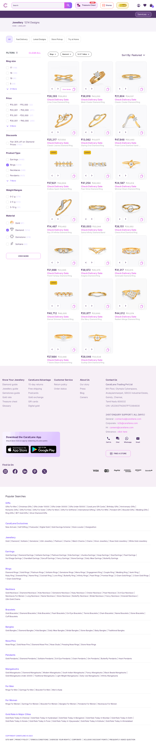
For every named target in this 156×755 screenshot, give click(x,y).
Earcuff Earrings (48, 558)
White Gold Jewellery (138, 541)
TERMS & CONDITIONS (39, 740)
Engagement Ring (94, 572)
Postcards (33, 527)
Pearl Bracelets (58, 613)
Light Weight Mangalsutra (67, 676)
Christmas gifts (25, 506)
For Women (11, 700)
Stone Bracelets (137, 613)
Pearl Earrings (129, 555)
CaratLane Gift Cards (96, 506)
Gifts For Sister (39, 510)
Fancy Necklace (112, 596)
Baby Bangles (100, 630)
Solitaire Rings (52, 572)
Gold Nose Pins (23, 644)
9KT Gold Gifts (22, 513)
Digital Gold (45, 527)
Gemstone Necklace (61, 593)
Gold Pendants (11, 658)
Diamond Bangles (26, 630)
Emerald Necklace (129, 596)
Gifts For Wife (102, 510)
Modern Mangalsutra (52, 672)
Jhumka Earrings (88, 555)
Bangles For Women (67, 704)
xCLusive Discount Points (96, 740)
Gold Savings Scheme (60, 527)
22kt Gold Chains (12, 599)
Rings (8, 568)
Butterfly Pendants (109, 658)
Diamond (15, 541)
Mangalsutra (12, 669)
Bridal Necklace (97, 596)
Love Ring (57, 575)
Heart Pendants (125, 658)
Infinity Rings (82, 575)
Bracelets (10, 609)
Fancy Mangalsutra (94, 672)
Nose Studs (55, 644)
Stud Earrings (116, 555)
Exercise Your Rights (60, 740)
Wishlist (145, 5)
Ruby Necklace (78, 593)
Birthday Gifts (112, 506)
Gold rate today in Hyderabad (44, 718)
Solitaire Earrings (42, 555)
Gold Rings (24, 572)
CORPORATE (77, 740)
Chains (89, 541)
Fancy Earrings (63, 558)
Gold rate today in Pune (39, 721)
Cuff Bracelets (11, 616)
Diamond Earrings (26, 555)
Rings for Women (12, 704)
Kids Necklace (44, 593)
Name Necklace (48, 596)
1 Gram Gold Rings (13, 579)
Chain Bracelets (106, 613)
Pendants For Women (87, 704)
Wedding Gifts (142, 510)
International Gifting (86, 510)
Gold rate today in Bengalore (71, 718)
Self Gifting (23, 527)
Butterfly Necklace (80, 596)
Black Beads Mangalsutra (115, 672)
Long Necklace (32, 596)
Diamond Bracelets (28, 613)
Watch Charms (78, 541)
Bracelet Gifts (128, 510)
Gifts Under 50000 (77, 506)
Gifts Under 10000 (41, 506)
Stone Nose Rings (88, 644)
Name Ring (33, 575)
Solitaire (24, 541)
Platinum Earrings (58, 555)
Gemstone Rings (66, 572)
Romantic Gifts (11, 510)
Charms (67, 541)
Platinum (58, 541)
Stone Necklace (63, 596)
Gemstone (34, 541)
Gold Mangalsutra (13, 672)
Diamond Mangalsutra (31, 672)
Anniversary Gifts (127, 506)
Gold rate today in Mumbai (98, 718)
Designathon (90, 527)
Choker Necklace (93, 593)
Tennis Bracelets (91, 613)
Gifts (8, 503)
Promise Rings (107, 575)
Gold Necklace (11, 593)
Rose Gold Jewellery (118, 541)
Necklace (10, 589)
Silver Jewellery (101, 541)
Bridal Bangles (72, 630)
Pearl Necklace (109, 593)
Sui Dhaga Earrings (13, 558)
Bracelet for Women (49, 704)
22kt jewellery (46, 541)
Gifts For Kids (25, 510)
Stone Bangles (86, 630)
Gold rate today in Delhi (121, 718)
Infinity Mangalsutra (109, 676)
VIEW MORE (23, 256)
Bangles (9, 626)
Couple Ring (109, 572)
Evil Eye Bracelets (74, 613)
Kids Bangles (40, 630)
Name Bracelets (122, 613)
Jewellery (10, 537)
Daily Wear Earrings (93, 558)
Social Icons (108, 438)
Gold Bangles (11, 630)
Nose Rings (10, 644)
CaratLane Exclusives (16, 523)
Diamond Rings (11, 572)
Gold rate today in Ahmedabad (119, 721)
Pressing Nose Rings (70, 644)
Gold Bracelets (11, 613)
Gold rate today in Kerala (16, 721)
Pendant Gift (115, 510)
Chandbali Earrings (31, 558)
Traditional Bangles (116, 630)
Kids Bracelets (44, 613)
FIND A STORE (120, 453)
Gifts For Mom (53, 510)
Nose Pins (10, 641)
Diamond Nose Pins (40, 644)
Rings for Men (11, 690)
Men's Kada (57, 690)
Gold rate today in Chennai (17, 718)
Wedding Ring (122, 572)
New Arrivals (10, 527)
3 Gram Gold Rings (123, 575)
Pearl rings (94, 575)
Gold (7, 541)
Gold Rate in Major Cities (18, 714)
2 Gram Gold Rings (141, 575)
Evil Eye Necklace (125, 593)
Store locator (78, 527)
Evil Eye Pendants (62, 658)
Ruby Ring (9, 575)
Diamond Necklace (28, 593)
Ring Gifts (9, 513)
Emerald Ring (21, 575)
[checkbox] (25, 67)
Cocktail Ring (45, 575)
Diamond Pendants (28, 658)
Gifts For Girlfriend (68, 510)
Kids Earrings (73, 555)
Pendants (10, 655)
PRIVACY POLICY (21, 740)
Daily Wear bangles (56, 630)
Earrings (9, 551)
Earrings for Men (27, 690)
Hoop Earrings (103, 555)
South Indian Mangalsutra (73, 672)
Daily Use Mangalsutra (89, 676)
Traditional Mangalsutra (44, 676)
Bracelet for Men (43, 690)
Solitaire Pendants (45, 658)
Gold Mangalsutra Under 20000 (19, 676)
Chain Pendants (79, 658)
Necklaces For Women (15, 596)
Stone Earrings (77, 558)
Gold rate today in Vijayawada (65, 721)
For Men (9, 686)
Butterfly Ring (69, 575)
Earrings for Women (30, 704)
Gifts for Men (11, 506)
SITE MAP (9, 740)
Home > (15, 26)
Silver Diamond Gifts (38, 513)
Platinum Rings (37, 572)
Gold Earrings (11, 555)
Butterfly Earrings (110, 558)
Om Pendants (93, 658)
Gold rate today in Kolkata (92, 721)
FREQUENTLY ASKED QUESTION (122, 740)
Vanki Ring (133, 572)
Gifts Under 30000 (59, 506)
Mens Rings (80, 572)
